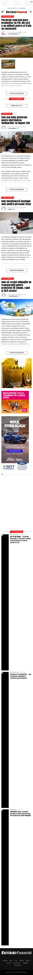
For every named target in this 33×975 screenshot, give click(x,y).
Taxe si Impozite (17, 963)
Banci (11, 960)
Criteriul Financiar (13, 34)
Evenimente (25, 963)
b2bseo (11, 209)
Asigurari (5, 960)
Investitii (28, 960)
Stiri (16, 960)
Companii (21, 960)
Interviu (9, 963)
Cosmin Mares (12, 128)
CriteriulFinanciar (13, 296)
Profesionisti (17, 965)
